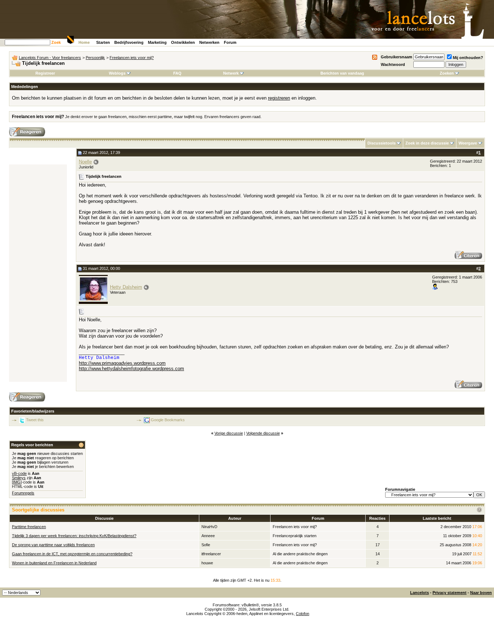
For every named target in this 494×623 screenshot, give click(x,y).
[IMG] (17, 482)
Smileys (19, 478)
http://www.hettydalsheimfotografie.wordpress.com (131, 368)
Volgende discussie (263, 433)
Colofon (302, 613)
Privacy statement (450, 592)
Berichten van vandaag (342, 73)
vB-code (19, 473)
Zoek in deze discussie (427, 143)
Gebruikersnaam (396, 57)
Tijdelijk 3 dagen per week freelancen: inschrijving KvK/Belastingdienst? (74, 536)
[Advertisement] (38, 273)
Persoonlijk (95, 57)
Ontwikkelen (183, 42)
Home (84, 42)
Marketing (157, 42)
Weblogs (117, 73)
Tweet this (35, 420)
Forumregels (23, 493)
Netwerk (231, 73)
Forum (230, 42)
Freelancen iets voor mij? (132, 57)
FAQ (177, 73)
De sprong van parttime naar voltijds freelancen (53, 545)
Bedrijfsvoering (129, 42)
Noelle (85, 161)
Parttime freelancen (29, 526)
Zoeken (447, 73)
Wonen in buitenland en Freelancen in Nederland (54, 563)
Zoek (56, 42)
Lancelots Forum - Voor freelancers (50, 57)
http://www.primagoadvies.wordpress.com (122, 363)
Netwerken (209, 42)
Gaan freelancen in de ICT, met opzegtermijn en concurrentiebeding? (72, 554)
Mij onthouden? (468, 57)
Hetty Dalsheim (126, 287)
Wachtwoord (393, 64)
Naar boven (481, 592)
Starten (103, 42)
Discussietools (381, 143)
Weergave (468, 143)
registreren (279, 98)
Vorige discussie (228, 433)
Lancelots (419, 592)
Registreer (45, 73)
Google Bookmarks (168, 420)
